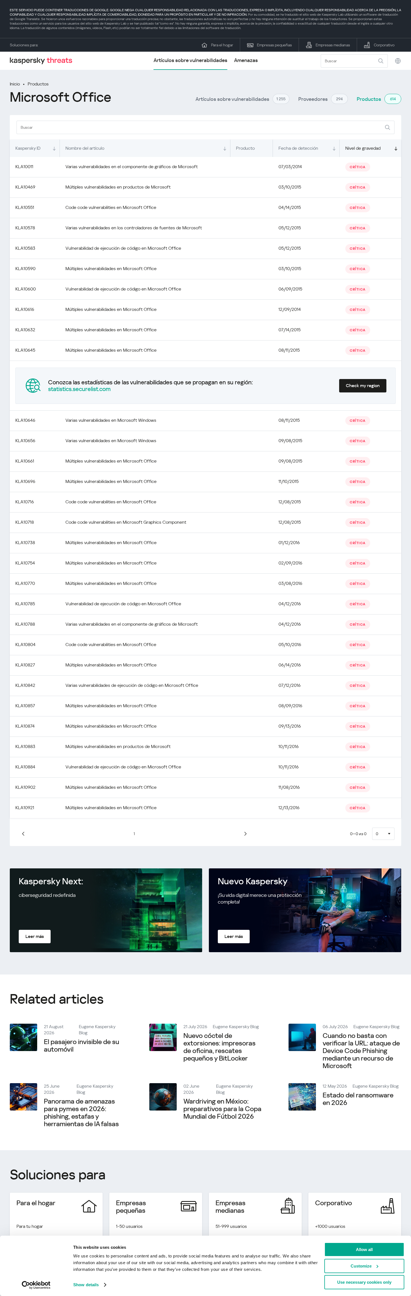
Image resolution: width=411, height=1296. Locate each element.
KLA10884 (25, 767)
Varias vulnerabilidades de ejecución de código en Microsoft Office (131, 685)
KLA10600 (25, 289)
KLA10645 (25, 350)
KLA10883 (25, 746)
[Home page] (43, 60)
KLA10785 (25, 603)
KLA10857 (25, 705)
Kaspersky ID (28, 148)
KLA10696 (25, 481)
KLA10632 (25, 329)
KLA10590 (25, 268)
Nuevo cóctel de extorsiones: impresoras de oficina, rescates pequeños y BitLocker (219, 1047)
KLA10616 (24, 309)
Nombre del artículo (84, 148)
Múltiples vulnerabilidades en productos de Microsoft (118, 187)
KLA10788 (25, 624)
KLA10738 (25, 542)
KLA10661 (24, 461)
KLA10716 (24, 501)
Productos (38, 84)
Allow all (364, 1249)
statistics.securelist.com (79, 389)
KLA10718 (24, 522)
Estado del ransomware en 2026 (358, 1099)
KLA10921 (24, 807)
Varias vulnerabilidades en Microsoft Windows (110, 420)
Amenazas (246, 60)
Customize (361, 1266)
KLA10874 (25, 726)
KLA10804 (25, 644)
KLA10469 (25, 187)
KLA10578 (25, 227)
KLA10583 (25, 248)
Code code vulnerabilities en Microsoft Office (110, 207)
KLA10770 (25, 583)
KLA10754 (25, 563)
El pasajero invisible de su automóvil (81, 1045)
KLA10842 (25, 685)
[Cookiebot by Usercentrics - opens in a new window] (36, 1285)
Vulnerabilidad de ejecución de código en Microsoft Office (123, 248)
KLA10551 (24, 207)
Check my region (363, 385)
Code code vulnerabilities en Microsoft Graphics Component (125, 522)
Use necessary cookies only (364, 1282)
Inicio (15, 84)
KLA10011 (24, 166)
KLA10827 (25, 665)
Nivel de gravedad (363, 148)
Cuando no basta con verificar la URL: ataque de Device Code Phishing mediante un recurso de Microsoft (361, 1051)
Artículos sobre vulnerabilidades (190, 60)
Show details (86, 1284)
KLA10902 (25, 787)
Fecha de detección (298, 148)
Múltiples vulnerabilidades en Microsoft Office (111, 268)
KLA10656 (25, 440)
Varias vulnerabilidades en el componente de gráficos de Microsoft (131, 166)
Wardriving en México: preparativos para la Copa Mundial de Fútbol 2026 (222, 1108)
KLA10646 (25, 420)
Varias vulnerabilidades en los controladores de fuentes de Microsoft (133, 227)
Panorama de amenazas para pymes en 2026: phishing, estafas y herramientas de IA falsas (81, 1112)
